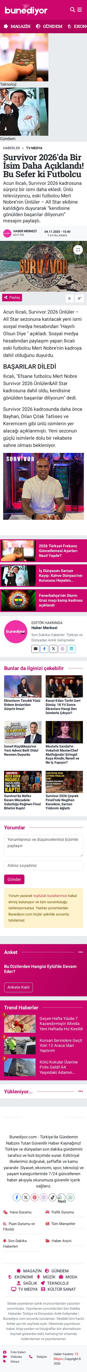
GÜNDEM (52, 26)
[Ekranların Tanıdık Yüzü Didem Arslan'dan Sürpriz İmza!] (23, 686)
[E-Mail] (35, 649)
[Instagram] (62, 649)
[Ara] (72, 9)
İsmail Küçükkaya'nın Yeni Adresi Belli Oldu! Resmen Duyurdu (21, 750)
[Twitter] (54, 649)
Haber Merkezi (44, 627)
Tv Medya (34, 148)
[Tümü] (80, 952)
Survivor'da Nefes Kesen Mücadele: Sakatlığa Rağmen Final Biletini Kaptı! (22, 802)
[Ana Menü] (79, 9)
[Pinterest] (35, 1197)
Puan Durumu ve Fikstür (19, 1226)
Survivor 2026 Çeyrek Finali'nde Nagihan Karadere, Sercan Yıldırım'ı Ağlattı (62, 802)
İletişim (41, 1357)
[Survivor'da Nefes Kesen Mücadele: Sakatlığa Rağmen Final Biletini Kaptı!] (23, 781)
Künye (14, 1361)
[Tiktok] (53, 1197)
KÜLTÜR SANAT (62, 1289)
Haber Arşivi (62, 1241)
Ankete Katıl (18, 987)
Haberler (11, 148)
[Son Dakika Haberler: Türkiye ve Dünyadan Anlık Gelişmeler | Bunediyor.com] (26, 10)
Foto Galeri (18, 1352)
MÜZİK (49, 1277)
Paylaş (14, 297)
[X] (26, 1197)
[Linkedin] (71, 649)
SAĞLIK (30, 1283)
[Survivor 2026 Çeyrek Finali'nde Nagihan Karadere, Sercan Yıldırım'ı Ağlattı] (64, 781)
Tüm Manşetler (63, 1224)
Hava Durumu (20, 1212)
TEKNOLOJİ (58, 1283)
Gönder (14, 879)
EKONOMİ (23, 1277)
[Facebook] (44, 649)
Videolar (16, 1357)
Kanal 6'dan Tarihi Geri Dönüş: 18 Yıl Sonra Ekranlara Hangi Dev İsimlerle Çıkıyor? (63, 707)
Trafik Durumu (62, 1212)
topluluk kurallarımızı (50, 896)
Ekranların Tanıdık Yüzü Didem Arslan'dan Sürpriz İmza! (22, 705)
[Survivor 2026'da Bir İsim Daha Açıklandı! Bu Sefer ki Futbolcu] (43, 266)
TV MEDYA (28, 1289)
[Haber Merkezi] (15, 631)
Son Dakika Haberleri (15, 1243)
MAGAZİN (20, 26)
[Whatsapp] (70, 1197)
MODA (71, 1277)
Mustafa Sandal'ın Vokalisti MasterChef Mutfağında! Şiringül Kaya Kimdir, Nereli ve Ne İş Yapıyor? (62, 754)
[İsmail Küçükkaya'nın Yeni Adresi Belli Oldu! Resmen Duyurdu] (23, 731)
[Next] (61, 1197)
